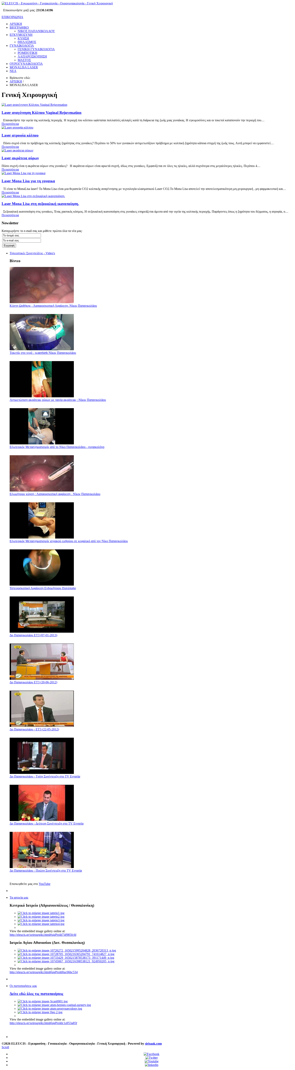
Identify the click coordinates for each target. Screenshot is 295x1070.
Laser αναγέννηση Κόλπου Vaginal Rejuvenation (41, 112)
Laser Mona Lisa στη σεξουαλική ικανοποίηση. (40, 204)
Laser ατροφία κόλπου (20, 135)
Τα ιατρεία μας (19, 897)
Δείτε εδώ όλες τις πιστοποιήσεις (36, 994)
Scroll (5, 1047)
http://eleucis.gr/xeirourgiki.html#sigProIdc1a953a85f (43, 1023)
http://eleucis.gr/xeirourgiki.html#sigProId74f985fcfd (43, 934)
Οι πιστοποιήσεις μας (23, 986)
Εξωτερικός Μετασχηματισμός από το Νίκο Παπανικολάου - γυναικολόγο (57, 447)
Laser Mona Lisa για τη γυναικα (28, 181)
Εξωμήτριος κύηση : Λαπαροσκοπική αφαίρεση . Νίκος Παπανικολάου (55, 494)
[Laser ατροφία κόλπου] (17, 127)
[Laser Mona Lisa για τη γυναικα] (23, 173)
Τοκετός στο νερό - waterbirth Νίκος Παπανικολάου (43, 352)
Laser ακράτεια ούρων (20, 158)
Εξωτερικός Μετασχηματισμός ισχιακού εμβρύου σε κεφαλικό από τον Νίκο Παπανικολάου (69, 541)
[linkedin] (151, 1065)
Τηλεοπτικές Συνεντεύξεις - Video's (32, 253)
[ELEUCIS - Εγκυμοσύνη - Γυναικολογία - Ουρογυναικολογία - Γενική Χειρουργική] (57, 3)
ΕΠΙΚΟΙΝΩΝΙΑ (12, 17)
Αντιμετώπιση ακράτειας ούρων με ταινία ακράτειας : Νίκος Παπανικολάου (58, 400)
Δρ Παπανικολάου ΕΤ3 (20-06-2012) (33, 682)
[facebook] (151, 1054)
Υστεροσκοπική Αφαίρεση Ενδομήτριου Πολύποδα (43, 588)
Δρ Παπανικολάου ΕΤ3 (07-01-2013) (33, 635)
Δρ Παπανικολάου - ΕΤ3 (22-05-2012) (34, 729)
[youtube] (152, 1061)
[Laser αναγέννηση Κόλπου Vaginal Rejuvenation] (34, 104)
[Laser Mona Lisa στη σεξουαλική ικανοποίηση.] (33, 196)
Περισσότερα (10, 124)
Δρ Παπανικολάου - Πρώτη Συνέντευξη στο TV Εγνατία (46, 870)
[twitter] (151, 1057)
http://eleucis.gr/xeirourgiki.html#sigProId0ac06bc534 (44, 972)
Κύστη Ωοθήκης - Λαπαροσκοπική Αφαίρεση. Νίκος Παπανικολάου (53, 305)
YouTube (44, 884)
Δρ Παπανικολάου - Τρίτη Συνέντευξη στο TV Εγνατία (45, 776)
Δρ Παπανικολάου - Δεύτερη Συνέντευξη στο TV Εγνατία (46, 823)
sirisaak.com (153, 1043)
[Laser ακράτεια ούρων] (17, 150)
